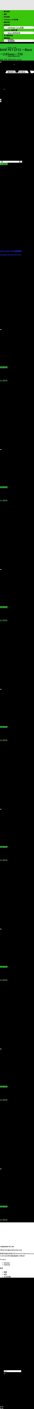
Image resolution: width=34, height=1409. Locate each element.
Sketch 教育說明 (14, 33)
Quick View (4, 367)
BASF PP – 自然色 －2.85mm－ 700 (11, 974)
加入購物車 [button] (4, 380)
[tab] (19, 170)
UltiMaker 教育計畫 (10, 30)
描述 (5, 170)
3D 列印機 (7, 1276)
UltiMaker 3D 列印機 (11, 19)
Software (7, 1263)
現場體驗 (11, 41)
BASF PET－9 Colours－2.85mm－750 (12, 375)
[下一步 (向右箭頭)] (2, 1408)
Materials (7, 1264)
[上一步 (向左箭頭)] (1, 1408)
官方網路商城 (8, 35)
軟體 (5, 1272)
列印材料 (7, 17)
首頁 (1, 59)
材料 (5, 1274)
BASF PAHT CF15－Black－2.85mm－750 (14, 495)
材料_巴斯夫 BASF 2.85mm (13, 59)
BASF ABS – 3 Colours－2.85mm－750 (12, 1094)
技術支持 (7, 25)
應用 (5, 14)
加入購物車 (4, 164)
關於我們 (7, 11)
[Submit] (4, 1373)
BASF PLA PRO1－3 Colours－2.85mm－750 (15, 615)
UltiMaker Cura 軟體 (16, 28)
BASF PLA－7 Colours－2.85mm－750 (12, 734)
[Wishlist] (1, 329)
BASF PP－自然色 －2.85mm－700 (11, 854)
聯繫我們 (7, 38)
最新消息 (7, 22)
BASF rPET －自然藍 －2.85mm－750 (12, 1214)
